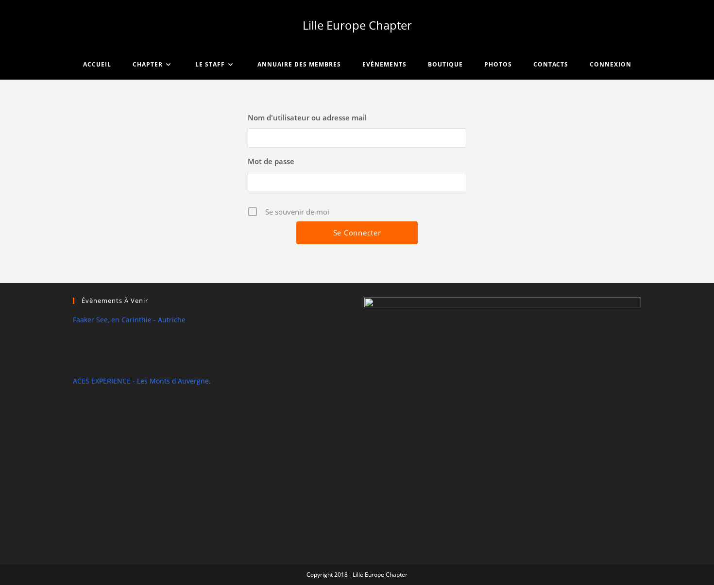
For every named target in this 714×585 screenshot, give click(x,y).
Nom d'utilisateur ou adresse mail (307, 117)
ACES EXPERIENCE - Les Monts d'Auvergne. (142, 380)
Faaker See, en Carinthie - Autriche (129, 319)
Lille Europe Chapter (357, 25)
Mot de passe (271, 161)
